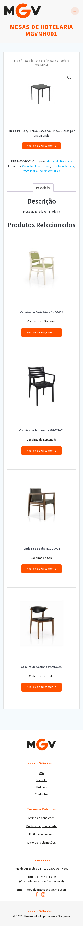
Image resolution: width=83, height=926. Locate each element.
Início (17, 61)
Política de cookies (41, 834)
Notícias (41, 787)
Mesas (69, 166)
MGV (26, 171)
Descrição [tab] (43, 187)
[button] (69, 78)
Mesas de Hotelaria (34, 61)
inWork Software (59, 916)
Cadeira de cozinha (41, 676)
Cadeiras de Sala (42, 558)
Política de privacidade (41, 826)
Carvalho (28, 166)
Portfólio (41, 780)
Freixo (46, 166)
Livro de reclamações (41, 842)
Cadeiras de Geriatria (41, 321)
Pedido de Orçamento (41, 145)
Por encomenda (49, 171)
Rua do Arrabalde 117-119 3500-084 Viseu (41, 869)
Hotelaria (58, 166)
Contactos (41, 794)
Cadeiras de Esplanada (42, 440)
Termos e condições (41, 818)
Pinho (33, 171)
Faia (38, 166)
